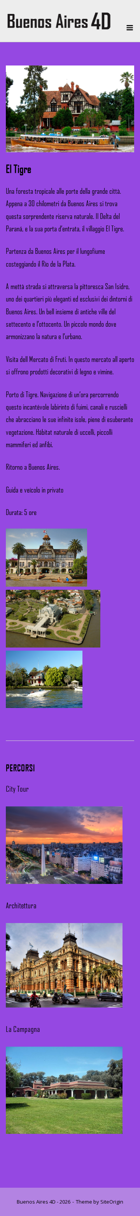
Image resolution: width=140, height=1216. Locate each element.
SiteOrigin (111, 1201)
